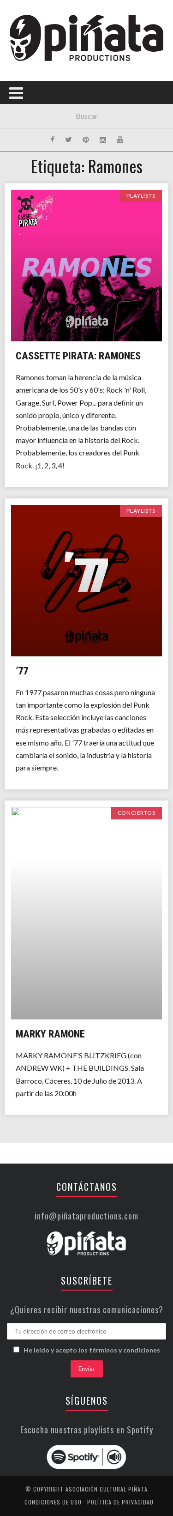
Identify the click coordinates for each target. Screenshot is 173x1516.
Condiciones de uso (53, 1502)
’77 (22, 671)
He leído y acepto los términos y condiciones (92, 1350)
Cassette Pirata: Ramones (78, 356)
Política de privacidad (120, 1502)
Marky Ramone (50, 1034)
